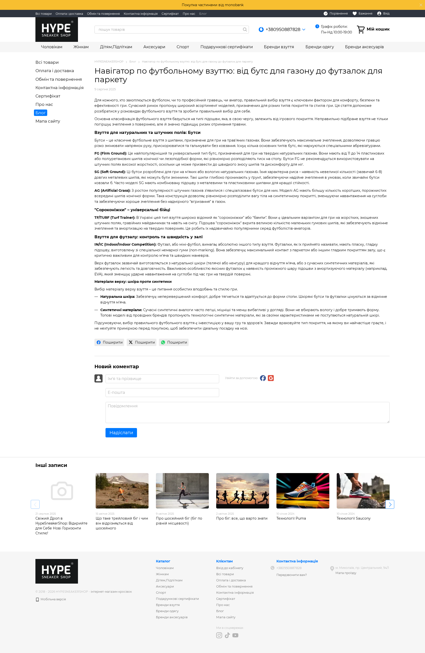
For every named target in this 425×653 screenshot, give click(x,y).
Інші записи (51, 465)
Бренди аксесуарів (364, 47)
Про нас (189, 14)
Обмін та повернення (103, 14)
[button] (421, 4)
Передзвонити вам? (291, 575)
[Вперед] (389, 504)
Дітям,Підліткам (116, 47)
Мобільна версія (53, 599)
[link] (109, 342)
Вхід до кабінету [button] (229, 568)
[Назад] (35, 504)
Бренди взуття (279, 47)
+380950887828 (283, 29)
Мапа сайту (47, 121)
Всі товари (43, 14)
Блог (203, 14)
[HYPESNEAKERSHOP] (56, 571)
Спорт (183, 47)
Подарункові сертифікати (226, 47)
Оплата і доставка (69, 14)
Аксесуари (154, 47)
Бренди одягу (319, 47)
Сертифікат (170, 14)
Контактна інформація (141, 14)
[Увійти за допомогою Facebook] (263, 378)
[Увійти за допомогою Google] (271, 378)
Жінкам (81, 47)
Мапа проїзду (345, 573)
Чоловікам (51, 47)
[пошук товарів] (245, 29)
